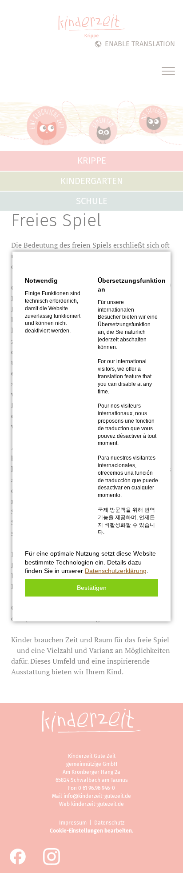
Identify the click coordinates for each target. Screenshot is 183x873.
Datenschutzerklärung (116, 570)
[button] (91, 588)
